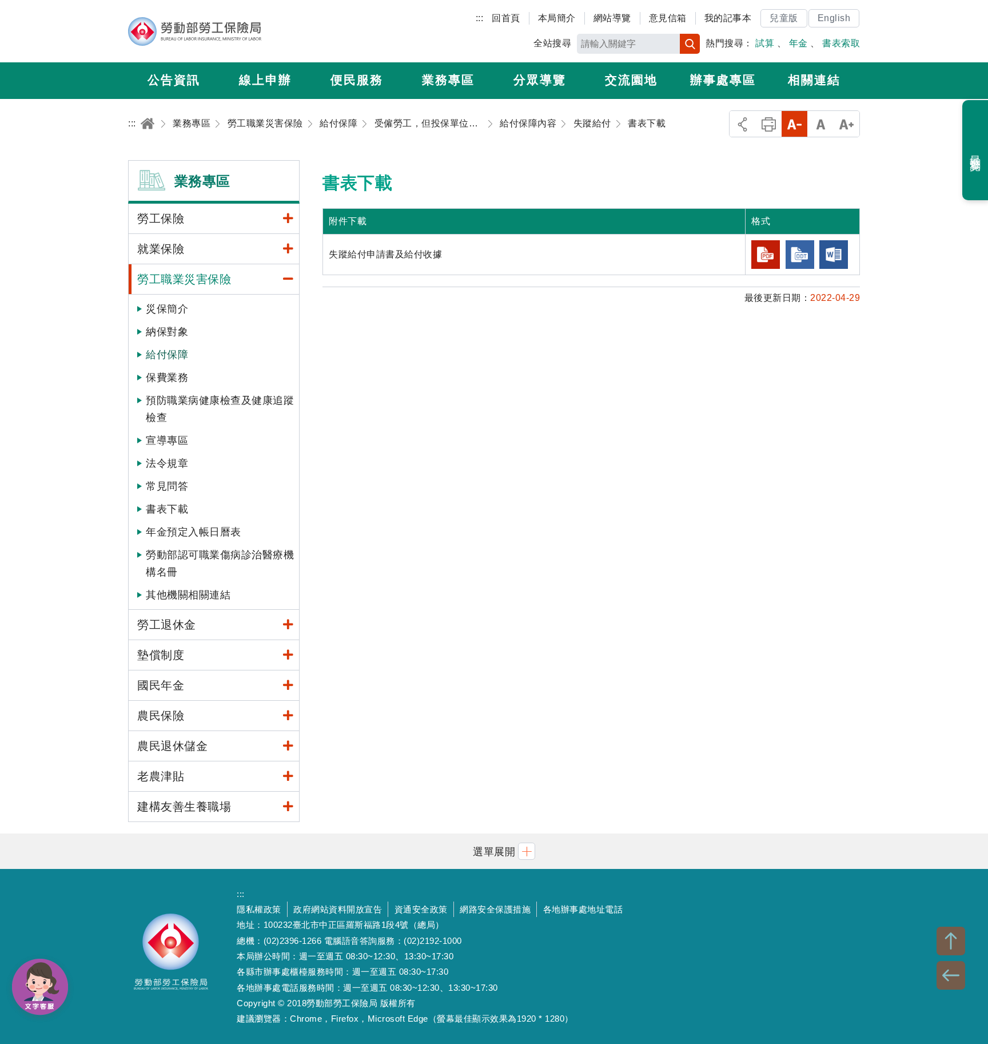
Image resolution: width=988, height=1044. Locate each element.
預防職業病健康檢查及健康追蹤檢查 (220, 409)
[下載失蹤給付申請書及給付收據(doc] (833, 254)
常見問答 (167, 486)
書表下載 (167, 509)
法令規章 (167, 463)
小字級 (794, 124)
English (834, 18)
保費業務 (167, 377)
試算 (764, 43)
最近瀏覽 (976, 150)
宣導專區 (167, 440)
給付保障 (167, 354)
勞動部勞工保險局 (194, 31)
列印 (769, 124)
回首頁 (506, 18)
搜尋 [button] (690, 44)
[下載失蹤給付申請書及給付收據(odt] (800, 254)
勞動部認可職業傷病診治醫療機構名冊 (220, 563)
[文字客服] (40, 986)
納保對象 (167, 332)
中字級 (821, 124)
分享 (742, 124)
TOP (951, 941)
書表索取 (841, 43)
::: (480, 18)
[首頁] (147, 123)
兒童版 (784, 18)
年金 (798, 43)
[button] (494, 850)
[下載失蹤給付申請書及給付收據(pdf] (765, 254)
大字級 (846, 124)
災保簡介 (167, 309)
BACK (951, 975)
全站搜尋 (552, 43)
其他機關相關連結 (188, 595)
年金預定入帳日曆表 (193, 532)
